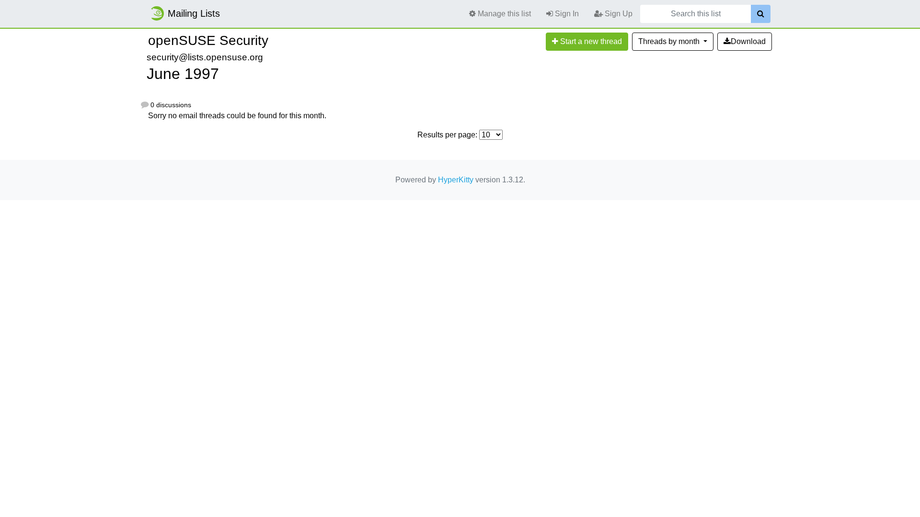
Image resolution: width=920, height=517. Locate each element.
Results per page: (447, 135)
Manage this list (503, 14)
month (670, 41)
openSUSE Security (208, 40)
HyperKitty (455, 180)
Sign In (566, 14)
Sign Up (617, 14)
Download (748, 41)
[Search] (760, 14)
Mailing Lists (194, 13)
